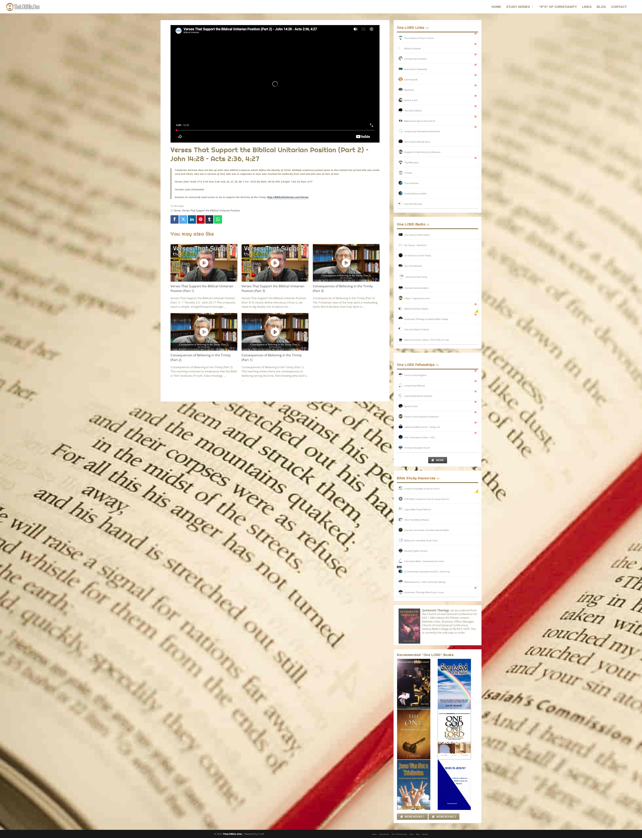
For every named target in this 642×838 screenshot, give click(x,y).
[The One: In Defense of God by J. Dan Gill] (417, 734)
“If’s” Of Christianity (558, 7)
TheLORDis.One (232, 833)
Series (177, 210)
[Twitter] (183, 219)
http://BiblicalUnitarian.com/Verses (287, 197)
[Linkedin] (192, 219)
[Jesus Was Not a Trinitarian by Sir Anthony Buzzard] (417, 785)
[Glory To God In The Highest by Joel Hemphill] (458, 684)
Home (496, 7)
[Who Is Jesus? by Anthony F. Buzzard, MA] (458, 785)
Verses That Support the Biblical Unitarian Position (211, 210)
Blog (601, 7)
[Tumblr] (209, 219)
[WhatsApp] (218, 219)
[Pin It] (201, 219)
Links (587, 7)
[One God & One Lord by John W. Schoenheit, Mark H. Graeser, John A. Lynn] (458, 734)
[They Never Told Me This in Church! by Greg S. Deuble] (417, 684)
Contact (619, 7)
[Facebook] (175, 219)
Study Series (518, 7)
